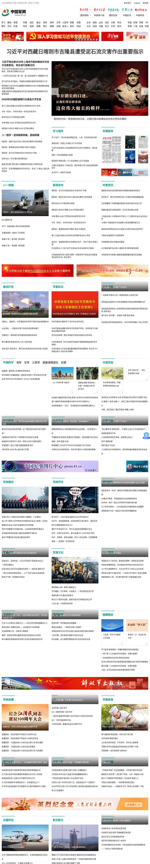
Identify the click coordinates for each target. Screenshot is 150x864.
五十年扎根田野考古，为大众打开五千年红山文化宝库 (122, 595)
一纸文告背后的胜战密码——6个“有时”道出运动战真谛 (23, 573)
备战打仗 (8, 287)
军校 (25, 26)
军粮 (130, 26)
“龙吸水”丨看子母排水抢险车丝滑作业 (17, 212)
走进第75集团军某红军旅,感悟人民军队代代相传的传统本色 (75, 397)
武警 (79, 22)
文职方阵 (58, 762)
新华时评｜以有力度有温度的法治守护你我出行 (70, 517)
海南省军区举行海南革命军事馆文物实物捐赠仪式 (21, 770)
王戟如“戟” (106, 762)
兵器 (101, 26)
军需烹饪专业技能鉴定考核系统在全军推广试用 (119, 746)
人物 (135, 26)
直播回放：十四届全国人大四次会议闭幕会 (18, 746)
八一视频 (8, 185)
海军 (52, 22)
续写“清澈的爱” (107, 441)
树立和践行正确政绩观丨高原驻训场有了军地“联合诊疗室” (24, 375)
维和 (95, 22)
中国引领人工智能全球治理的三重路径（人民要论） (22, 517)
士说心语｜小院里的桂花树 (62, 603)
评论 (9, 26)
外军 (113, 26)
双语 (141, 26)
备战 (38, 22)
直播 (38, 26)
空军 (59, 22)
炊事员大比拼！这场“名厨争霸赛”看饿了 (117, 726)
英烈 (72, 26)
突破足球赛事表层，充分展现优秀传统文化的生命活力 (122, 591)
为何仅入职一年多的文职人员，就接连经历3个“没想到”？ (74, 809)
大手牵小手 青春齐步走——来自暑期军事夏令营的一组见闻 (25, 763)
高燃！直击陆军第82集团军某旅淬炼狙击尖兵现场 (21, 635)
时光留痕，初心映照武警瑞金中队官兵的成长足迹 (71, 666)
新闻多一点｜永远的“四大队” (137, 636)
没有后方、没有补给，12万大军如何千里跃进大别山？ (23, 560)
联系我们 (127, 3)
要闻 (9, 22)
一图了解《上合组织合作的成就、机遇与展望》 (119, 653)
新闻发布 (58, 185)
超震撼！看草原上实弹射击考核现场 (16, 371)
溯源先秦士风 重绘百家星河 (62, 595)
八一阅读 (108, 552)
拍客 (59, 26)
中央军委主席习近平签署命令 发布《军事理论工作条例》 (74, 313)
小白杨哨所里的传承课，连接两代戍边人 (117, 437)
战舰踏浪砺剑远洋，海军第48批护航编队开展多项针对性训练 (25, 422)
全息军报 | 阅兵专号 (59, 708)
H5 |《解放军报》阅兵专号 (62, 712)
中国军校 (108, 362)
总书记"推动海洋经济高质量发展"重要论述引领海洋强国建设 (124, 661)
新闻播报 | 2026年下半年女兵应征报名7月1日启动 (71, 445)
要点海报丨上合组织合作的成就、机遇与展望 (119, 666)
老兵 (119, 26)
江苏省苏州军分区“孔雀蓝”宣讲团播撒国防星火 (70, 800)
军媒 (141, 22)
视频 (32, 26)
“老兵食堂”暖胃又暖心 (109, 738)
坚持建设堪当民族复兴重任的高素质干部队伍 (19, 533)
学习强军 (58, 131)
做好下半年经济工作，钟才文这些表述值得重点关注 (72, 529)
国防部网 (84, 15)
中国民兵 (127, 15)
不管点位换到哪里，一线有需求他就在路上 (118, 782)
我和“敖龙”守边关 (108, 445)
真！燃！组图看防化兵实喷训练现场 (66, 641)
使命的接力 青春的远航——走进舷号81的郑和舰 (20, 627)
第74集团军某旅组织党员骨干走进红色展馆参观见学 (22, 639)
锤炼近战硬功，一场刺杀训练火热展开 (66, 653)
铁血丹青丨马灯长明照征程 (63, 579)
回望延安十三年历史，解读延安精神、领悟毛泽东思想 (122, 587)
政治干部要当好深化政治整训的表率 (16, 537)
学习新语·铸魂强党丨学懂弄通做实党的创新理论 (120, 649)
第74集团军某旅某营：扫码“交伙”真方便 (117, 734)
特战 (79, 26)
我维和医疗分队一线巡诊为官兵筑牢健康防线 (119, 537)
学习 (3, 22)
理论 (3, 26)
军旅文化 (58, 552)
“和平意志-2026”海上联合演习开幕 (15, 449)
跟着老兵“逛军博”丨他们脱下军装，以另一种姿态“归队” (122, 774)
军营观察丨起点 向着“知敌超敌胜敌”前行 (17, 445)
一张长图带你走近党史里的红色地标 (115, 657)
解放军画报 (100, 10)
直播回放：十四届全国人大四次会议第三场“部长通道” (22, 742)
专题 (147, 26)
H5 (146, 22)
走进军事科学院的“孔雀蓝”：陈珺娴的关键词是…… (72, 789)
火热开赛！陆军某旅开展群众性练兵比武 (67, 661)
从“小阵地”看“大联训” (61, 382)
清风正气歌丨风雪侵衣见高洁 (13, 577)
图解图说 (108, 615)
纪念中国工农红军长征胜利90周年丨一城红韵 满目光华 (23, 569)
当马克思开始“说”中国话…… (113, 579)
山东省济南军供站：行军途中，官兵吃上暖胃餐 (119, 742)
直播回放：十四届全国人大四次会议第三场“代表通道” (22, 750)
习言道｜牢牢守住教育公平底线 (112, 636)
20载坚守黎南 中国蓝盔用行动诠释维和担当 (119, 525)
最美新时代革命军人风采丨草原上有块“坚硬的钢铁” (22, 441)
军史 (119, 22)
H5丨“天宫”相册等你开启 (61, 720)
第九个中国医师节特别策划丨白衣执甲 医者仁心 (120, 778)
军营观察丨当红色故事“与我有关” (114, 750)
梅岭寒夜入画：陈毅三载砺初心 (64, 587)
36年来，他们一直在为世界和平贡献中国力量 (119, 529)
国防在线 (113, 15)
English (137, 3)
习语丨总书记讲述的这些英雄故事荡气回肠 (118, 670)
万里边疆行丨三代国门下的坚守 (114, 287)
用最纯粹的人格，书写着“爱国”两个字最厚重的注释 (121, 603)
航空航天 (58, 846)
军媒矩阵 (108, 131)
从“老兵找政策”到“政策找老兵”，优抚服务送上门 (20, 782)
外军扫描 (108, 846)
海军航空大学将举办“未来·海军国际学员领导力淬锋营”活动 (124, 397)
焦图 (15, 22)
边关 (101, 22)
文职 (113, 22)
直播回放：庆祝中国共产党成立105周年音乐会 (20, 738)
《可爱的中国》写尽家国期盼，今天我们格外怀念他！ (122, 770)
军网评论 (58, 482)
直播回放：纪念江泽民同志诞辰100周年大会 (20, 726)
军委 (25, 22)
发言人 (65, 26)
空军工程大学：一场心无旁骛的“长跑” (136, 384)
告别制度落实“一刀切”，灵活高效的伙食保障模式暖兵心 (73, 405)
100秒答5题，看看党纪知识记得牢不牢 (67, 724)
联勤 (72, 22)
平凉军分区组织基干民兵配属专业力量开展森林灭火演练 (24, 786)
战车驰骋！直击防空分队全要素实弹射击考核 (20, 313)
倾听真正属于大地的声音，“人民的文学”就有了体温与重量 (123, 599)
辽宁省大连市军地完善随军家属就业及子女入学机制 (22, 774)
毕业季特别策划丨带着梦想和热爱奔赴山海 (112, 384)
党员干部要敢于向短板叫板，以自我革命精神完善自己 (23, 529)
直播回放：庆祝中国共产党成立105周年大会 (19, 734)
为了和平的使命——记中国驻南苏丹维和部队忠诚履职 (122, 533)
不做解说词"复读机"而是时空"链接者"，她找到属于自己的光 (75, 437)
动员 (107, 22)
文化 (89, 26)
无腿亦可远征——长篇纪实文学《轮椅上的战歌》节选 (122, 786)
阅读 (95, 26)
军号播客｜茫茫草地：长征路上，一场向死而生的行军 (73, 591)
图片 (45, 26)
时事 (15, 26)
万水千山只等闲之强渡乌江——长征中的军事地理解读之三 (24, 623)
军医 (135, 22)
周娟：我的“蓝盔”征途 (60, 441)
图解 (52, 26)
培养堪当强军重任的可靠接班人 (15, 509)
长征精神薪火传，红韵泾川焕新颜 (15, 631)
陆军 (45, 22)
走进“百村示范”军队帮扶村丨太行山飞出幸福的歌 (21, 379)
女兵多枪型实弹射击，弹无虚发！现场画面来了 (70, 421)
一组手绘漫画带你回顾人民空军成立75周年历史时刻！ (73, 716)
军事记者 (127, 10)
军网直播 (8, 699)
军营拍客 (58, 615)
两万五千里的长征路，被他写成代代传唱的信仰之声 (72, 599)
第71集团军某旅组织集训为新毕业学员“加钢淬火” (71, 401)
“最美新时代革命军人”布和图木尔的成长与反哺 (20, 437)
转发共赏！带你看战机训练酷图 (64, 649)
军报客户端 (99, 15)
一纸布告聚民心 (8, 565)
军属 (130, 22)
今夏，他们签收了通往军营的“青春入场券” (117, 409)
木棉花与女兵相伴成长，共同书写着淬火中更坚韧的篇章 (74, 449)
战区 (32, 22)
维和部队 (108, 482)
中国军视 (140, 15)
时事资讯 (108, 185)
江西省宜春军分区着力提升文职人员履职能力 (69, 796)
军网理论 (8, 482)
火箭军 (65, 22)
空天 (107, 26)
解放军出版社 (141, 10)
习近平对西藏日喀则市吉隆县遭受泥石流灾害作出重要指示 (75, 51)
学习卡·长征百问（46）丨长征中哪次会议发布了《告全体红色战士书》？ (25, 616)
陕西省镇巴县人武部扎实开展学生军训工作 (18, 778)
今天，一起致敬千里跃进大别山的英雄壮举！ (20, 553)
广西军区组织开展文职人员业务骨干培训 (67, 804)
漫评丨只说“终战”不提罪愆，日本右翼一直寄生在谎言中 (74, 509)
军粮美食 (108, 699)
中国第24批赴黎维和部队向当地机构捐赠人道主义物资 (123, 509)
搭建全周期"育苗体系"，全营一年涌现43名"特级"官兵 (87, 385)
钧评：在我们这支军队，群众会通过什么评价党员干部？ (74, 533)
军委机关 (58, 287)
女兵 (89, 22)
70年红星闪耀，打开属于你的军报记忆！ (68, 700)
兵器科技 (8, 846)
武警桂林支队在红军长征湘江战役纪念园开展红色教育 (73, 657)
